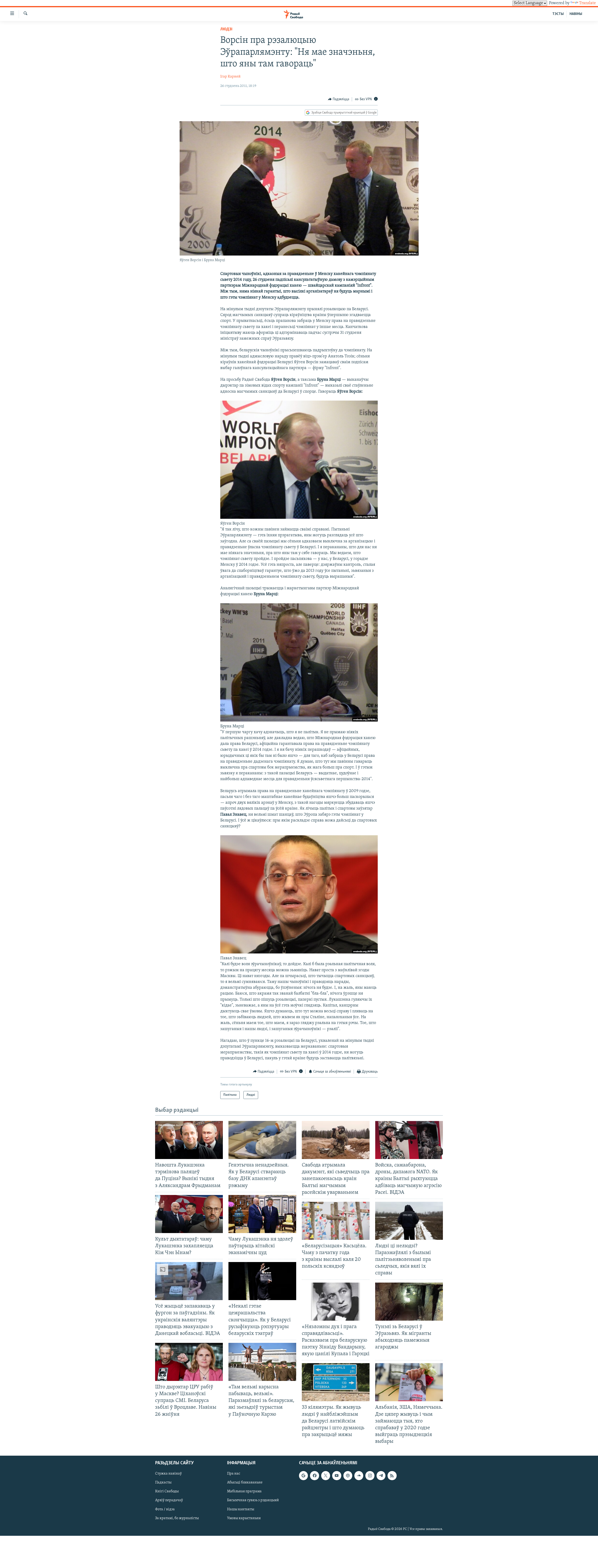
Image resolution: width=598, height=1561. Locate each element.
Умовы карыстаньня (244, 1518)
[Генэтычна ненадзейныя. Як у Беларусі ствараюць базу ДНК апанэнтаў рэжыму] (262, 1140)
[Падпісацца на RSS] (392, 1475)
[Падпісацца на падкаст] (347, 1475)
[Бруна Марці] (299, 720)
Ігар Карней (230, 76)
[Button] (338, 99)
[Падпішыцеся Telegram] (381, 1475)
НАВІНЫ (576, 14)
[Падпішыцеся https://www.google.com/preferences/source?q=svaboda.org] (303, 1475)
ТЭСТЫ (558, 14)
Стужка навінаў (168, 1474)
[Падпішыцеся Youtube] (336, 1475)
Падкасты (163, 1483)
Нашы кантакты (240, 1509)
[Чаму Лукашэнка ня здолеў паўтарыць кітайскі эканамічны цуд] (262, 1214)
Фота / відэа (165, 1509)
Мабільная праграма (244, 1491)
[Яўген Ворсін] (299, 518)
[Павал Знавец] (299, 952)
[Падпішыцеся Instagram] (369, 1475)
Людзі (226, 29)
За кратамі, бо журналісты (177, 1518)
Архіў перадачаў (169, 1500)
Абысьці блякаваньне (245, 1483)
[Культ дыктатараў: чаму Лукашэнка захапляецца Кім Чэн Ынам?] (189, 1214)
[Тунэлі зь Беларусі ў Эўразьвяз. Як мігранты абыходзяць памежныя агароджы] (409, 1302)
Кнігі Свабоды (167, 1491)
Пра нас (233, 1474)
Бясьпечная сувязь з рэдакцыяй (253, 1500)
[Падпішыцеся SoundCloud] (358, 1475)
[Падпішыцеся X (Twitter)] (325, 1475)
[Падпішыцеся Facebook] (314, 1475)
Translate (587, 3)
